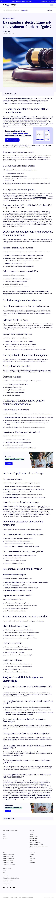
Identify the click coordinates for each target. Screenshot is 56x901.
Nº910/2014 (26, 120)
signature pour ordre (29, 198)
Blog (4, 10)
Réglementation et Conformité (12, 10)
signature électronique (25, 98)
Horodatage (15, 585)
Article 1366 (6, 211)
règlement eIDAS (21, 116)
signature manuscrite (40, 197)
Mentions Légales (6, 897)
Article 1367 (13, 216)
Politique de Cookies (14, 897)
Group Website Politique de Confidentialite (26, 897)
